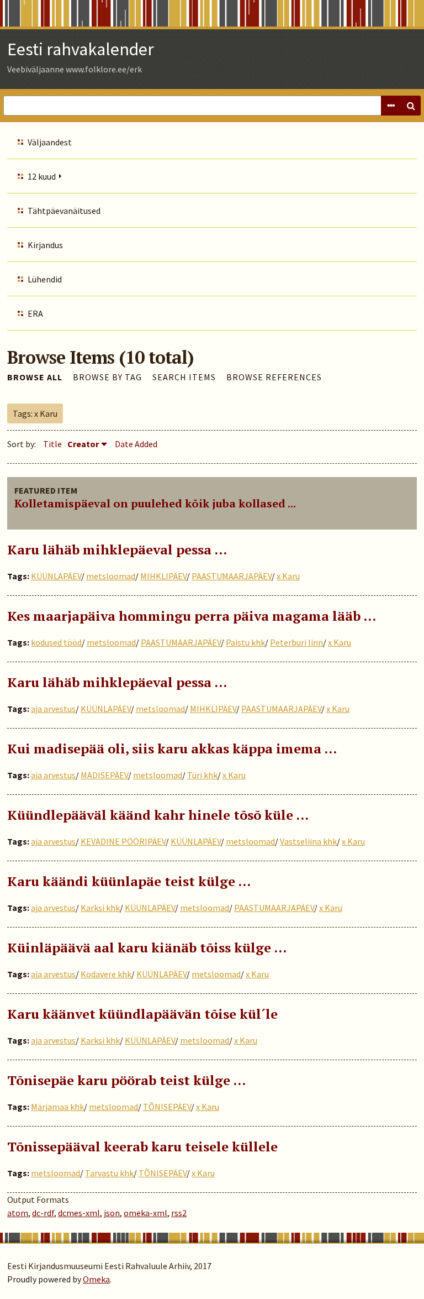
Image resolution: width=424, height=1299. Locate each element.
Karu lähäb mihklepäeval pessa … (117, 549)
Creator (83, 443)
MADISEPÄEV (104, 775)
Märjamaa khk (57, 1106)
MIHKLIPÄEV (163, 576)
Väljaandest (50, 142)
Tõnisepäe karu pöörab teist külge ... (126, 1080)
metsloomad (110, 576)
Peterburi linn (296, 642)
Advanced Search (391, 106)
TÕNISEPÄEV (167, 1106)
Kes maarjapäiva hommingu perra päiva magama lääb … (191, 616)
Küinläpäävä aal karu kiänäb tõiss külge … (147, 947)
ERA (35, 313)
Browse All (34, 377)
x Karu (288, 576)
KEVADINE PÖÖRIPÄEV (123, 841)
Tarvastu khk (109, 1172)
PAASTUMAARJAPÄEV (232, 576)
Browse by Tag (107, 377)
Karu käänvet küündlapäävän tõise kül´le (142, 1014)
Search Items (184, 377)
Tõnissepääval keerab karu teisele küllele (142, 1146)
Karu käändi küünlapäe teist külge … (129, 881)
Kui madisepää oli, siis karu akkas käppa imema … (172, 748)
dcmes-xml (79, 1212)
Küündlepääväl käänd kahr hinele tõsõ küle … (158, 815)
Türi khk (202, 775)
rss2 (179, 1212)
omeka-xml (145, 1212)
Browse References (274, 377)
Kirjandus (45, 244)
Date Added (136, 443)
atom (17, 1212)
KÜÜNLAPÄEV (56, 576)
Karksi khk (100, 907)
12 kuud (42, 176)
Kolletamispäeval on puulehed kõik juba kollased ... (155, 503)
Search (411, 106)
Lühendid (45, 279)
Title (52, 443)
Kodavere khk (106, 974)
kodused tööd (56, 642)
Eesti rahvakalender (80, 49)
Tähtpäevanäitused (64, 210)
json (112, 1212)
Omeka (96, 1279)
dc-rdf (43, 1212)
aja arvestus (53, 708)
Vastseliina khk (308, 841)
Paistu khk (245, 642)
